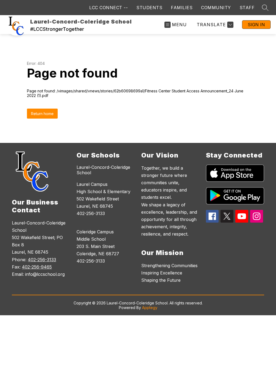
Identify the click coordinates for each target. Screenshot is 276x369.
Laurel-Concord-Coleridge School (103, 170)
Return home (42, 113)
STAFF (247, 7)
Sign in (256, 24)
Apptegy (149, 307)
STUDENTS (149, 7)
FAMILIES (181, 7)
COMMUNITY (216, 7)
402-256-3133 (42, 259)
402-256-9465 (37, 267)
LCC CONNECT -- (108, 7)
